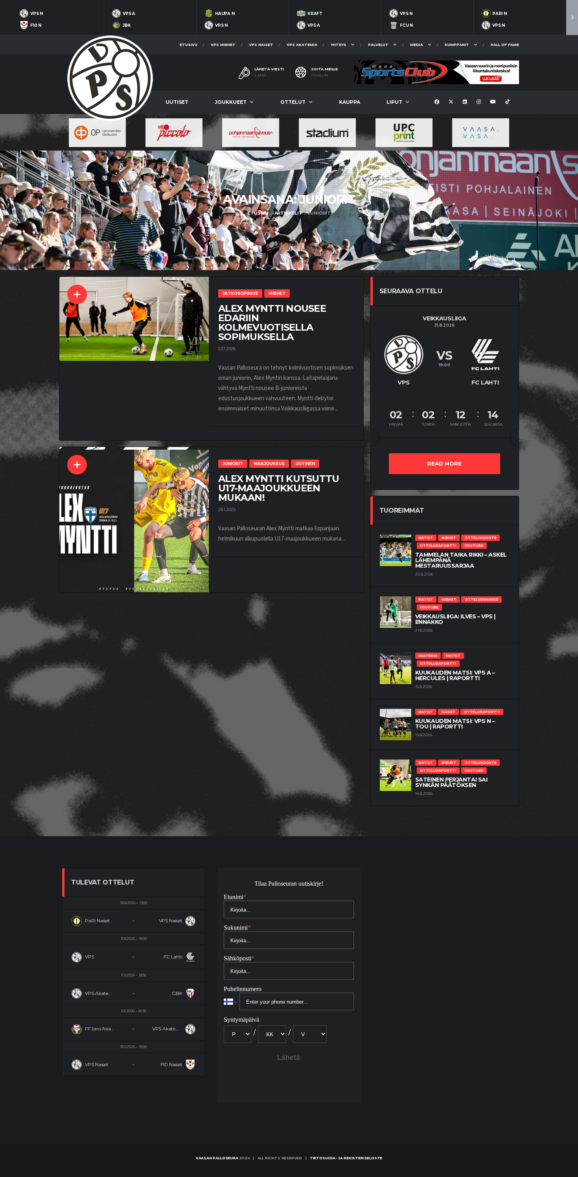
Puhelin (319, 75)
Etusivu (188, 44)
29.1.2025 (227, 509)
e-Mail (260, 75)
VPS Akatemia (302, 44)
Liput (394, 102)
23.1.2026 (227, 348)
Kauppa (349, 102)
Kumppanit (457, 44)
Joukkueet (231, 102)
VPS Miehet (223, 44)
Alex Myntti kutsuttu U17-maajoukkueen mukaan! (278, 488)
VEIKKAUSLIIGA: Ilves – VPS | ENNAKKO (455, 619)
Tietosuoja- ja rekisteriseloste (346, 1158)
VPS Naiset (261, 44)
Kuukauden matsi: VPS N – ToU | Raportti (455, 723)
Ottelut (293, 102)
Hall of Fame (505, 44)
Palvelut (378, 44)
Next (572, 17)
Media (416, 44)
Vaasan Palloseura (217, 1158)
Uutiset (177, 102)
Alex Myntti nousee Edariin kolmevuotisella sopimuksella (272, 322)
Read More (444, 463)
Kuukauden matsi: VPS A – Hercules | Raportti (455, 675)
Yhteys (338, 44)
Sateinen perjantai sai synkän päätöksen (451, 782)
